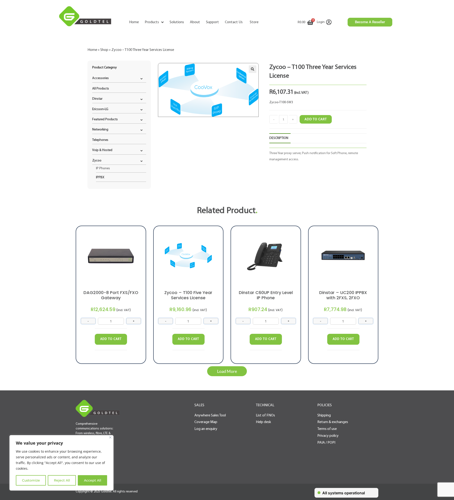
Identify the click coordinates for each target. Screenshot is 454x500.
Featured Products (105, 119)
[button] (227, 371)
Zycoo (96, 160)
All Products (100, 88)
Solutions (177, 22)
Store (254, 22)
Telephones (100, 140)
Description (278, 138)
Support (212, 22)
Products (152, 22)
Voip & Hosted (102, 150)
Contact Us (234, 22)
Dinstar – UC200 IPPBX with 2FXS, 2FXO (343, 295)
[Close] (110, 437)
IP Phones (103, 168)
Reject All (62, 480)
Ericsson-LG (100, 109)
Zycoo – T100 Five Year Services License (188, 295)
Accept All (92, 480)
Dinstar (97, 99)
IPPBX (100, 177)
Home (134, 22)
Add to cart (316, 119)
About (195, 22)
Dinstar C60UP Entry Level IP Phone (266, 295)
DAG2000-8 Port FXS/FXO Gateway (110, 295)
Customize (31, 480)
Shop (104, 50)
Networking (100, 129)
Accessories (100, 78)
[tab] (280, 138)
